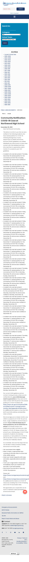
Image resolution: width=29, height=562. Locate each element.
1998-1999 (7, 104)
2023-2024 (7, 60)
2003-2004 (7, 95)
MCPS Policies (5, 510)
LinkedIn (19, 532)
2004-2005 (7, 94)
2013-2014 (7, 77)
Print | (4, 113)
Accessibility (19, 543)
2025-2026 (7, 56)
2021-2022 (7, 63)
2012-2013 (7, 79)
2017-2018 (7, 70)
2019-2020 (7, 67)
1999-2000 (7, 103)
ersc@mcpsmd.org (18, 528)
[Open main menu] (14, 17)
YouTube (15, 532)
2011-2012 (7, 81)
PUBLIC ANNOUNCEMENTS (8, 110)
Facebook (2, 532)
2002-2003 (7, 97)
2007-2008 (7, 88)
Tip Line (4, 515)
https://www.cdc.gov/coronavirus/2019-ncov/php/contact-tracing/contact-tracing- (15, 406)
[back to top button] (25, 492)
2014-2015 (7, 76)
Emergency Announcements (9, 507)
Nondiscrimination (21, 541)
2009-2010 (7, 85)
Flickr (23, 532)
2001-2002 (7, 99)
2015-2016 (7, 74)
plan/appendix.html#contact (18, 408)
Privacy (19, 538)
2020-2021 (7, 65)
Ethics (25, 543)
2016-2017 (7, 72)
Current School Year (10, 54)
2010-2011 (7, 83)
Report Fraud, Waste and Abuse (10, 518)
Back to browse (7, 495)
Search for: (6, 26)
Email (9, 113)
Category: (6, 32)
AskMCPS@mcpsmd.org (16, 525)
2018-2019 (7, 68)
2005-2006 (7, 92)
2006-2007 (7, 90)
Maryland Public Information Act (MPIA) (12, 513)
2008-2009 (7, 86)
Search (21, 8)
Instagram (10, 532)
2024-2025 (7, 58)
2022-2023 (7, 61)
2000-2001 (7, 101)
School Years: (7, 37)
